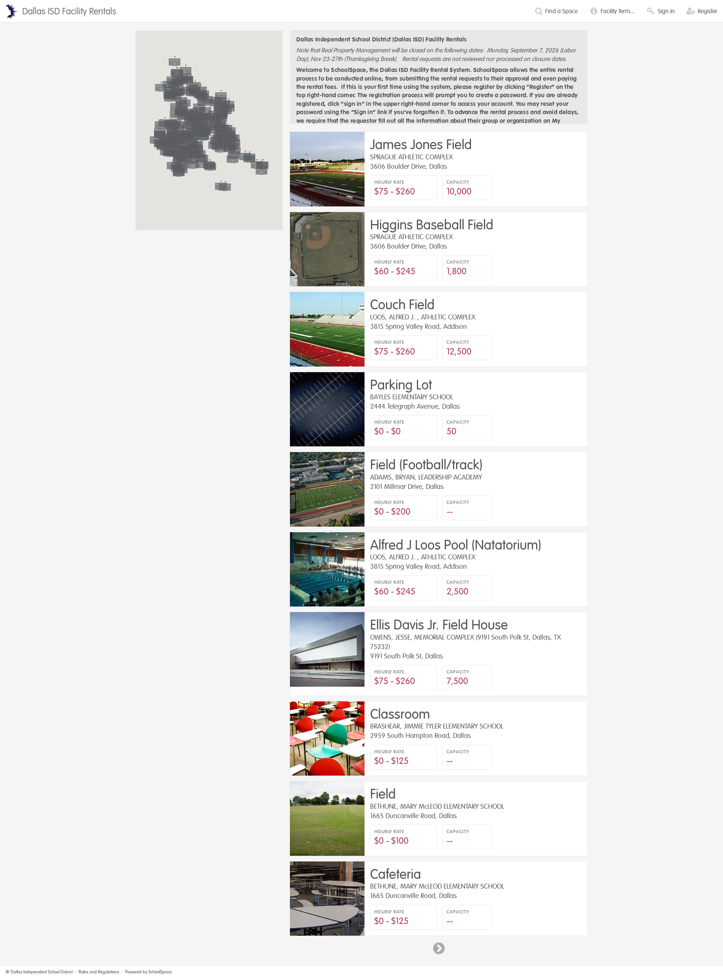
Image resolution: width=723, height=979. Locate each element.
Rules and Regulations (99, 972)
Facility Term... (617, 11)
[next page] (439, 948)
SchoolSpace (160, 972)
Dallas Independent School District (42, 972)
